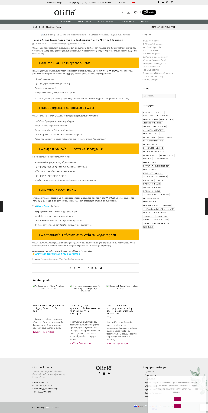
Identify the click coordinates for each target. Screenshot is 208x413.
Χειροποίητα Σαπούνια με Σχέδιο (155, 220)
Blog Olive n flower (53, 27)
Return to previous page (163, 27)
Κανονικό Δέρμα (149, 170)
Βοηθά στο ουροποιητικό (153, 141)
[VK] (79, 268)
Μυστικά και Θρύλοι (152, 66)
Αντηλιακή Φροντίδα (152, 47)
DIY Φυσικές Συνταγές (153, 44)
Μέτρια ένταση (161, 177)
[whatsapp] (96, 268)
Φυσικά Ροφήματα (167, 209)
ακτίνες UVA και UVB (109, 70)
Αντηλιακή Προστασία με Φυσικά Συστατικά (57, 254)
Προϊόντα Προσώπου (151, 205)
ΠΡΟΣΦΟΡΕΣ (145, 21)
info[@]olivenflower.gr (53, 2)
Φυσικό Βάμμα (161, 216)
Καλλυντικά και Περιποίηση (155, 57)
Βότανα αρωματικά (150, 155)
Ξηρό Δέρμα (164, 195)
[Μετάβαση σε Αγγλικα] (140, 2)
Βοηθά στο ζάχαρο (166, 137)
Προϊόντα (149, 371)
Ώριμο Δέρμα (148, 116)
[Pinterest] (83, 268)
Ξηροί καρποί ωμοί (150, 195)
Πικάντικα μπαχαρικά (151, 198)
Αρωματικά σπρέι (166, 119)
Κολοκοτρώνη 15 (40, 382)
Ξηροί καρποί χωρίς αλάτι (152, 187)
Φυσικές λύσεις (148, 216)
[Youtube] (163, 2)
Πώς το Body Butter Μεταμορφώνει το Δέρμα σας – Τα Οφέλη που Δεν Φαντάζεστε (120, 309)
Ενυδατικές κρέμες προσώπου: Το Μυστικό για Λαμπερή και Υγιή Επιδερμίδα (85, 309)
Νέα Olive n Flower (151, 69)
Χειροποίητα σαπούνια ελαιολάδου (156, 223)
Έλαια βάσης (159, 112)
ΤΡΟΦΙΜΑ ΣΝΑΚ (127, 21)
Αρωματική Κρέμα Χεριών (152, 123)
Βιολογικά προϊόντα (151, 134)
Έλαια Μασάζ (148, 112)
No (177, 406)
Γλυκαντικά (147, 159)
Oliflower (49, 407)
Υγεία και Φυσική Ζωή (153, 76)
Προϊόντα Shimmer (150, 202)
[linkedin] (92, 268)
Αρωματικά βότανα (150, 119)
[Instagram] (167, 2)
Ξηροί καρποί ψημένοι (151, 191)
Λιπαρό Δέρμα (148, 177)
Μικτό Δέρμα (148, 180)
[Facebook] (159, 2)
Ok (177, 399)
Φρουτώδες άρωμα (150, 209)
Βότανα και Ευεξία (151, 50)
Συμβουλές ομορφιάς (73, 259)
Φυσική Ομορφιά (150, 79)
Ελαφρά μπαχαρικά (161, 159)
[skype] (100, 268)
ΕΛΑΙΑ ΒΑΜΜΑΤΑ (84, 21)
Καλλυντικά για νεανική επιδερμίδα (156, 166)
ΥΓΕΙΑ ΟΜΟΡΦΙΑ (64, 21)
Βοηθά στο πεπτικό (150, 144)
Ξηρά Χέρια (159, 180)
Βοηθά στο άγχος (150, 137)
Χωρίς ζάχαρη (148, 227)
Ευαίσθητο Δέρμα (149, 162)
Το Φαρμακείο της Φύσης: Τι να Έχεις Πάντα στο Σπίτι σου (48, 308)
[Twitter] (172, 2)
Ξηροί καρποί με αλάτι (151, 184)
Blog (41, 27)
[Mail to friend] (87, 268)
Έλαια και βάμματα (151, 53)
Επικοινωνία (150, 375)
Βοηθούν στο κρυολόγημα (153, 152)
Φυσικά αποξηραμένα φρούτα (154, 213)
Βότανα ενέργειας (167, 155)
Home (34, 27)
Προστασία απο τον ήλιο (52, 259)
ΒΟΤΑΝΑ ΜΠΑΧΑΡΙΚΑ (105, 21)
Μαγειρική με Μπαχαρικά (154, 63)
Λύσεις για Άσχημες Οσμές (155, 60)
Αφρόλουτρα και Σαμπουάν (153, 130)
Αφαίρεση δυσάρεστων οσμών (154, 126)
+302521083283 (44, 391)
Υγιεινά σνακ (166, 205)
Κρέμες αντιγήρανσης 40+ (152, 173)
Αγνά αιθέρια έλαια (162, 116)
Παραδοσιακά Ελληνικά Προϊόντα (158, 73)
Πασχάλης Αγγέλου (69, 43)
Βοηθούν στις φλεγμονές (153, 148)
